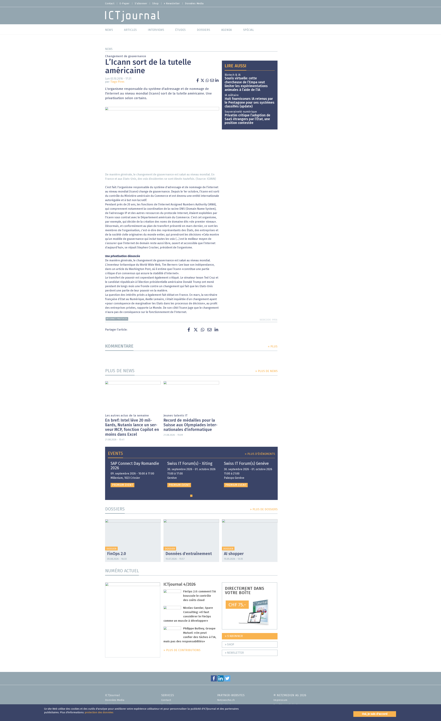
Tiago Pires (117, 81)
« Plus (272, 346)
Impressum (280, 700)
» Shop (229, 644)
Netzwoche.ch (226, 700)
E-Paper (125, 3)
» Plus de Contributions (181, 650)
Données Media (194, 3)
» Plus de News (266, 371)
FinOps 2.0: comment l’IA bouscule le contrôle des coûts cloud (199, 596)
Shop (155, 3)
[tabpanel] (134, 474)
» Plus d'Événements (260, 454)
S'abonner (141, 3)
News (108, 49)
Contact (109, 3)
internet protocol (117, 319)
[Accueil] (132, 16)
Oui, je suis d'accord (374, 714)
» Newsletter (172, 3)
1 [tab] (191, 496)
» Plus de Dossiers (264, 509)
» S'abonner (234, 636)
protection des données (99, 712)
